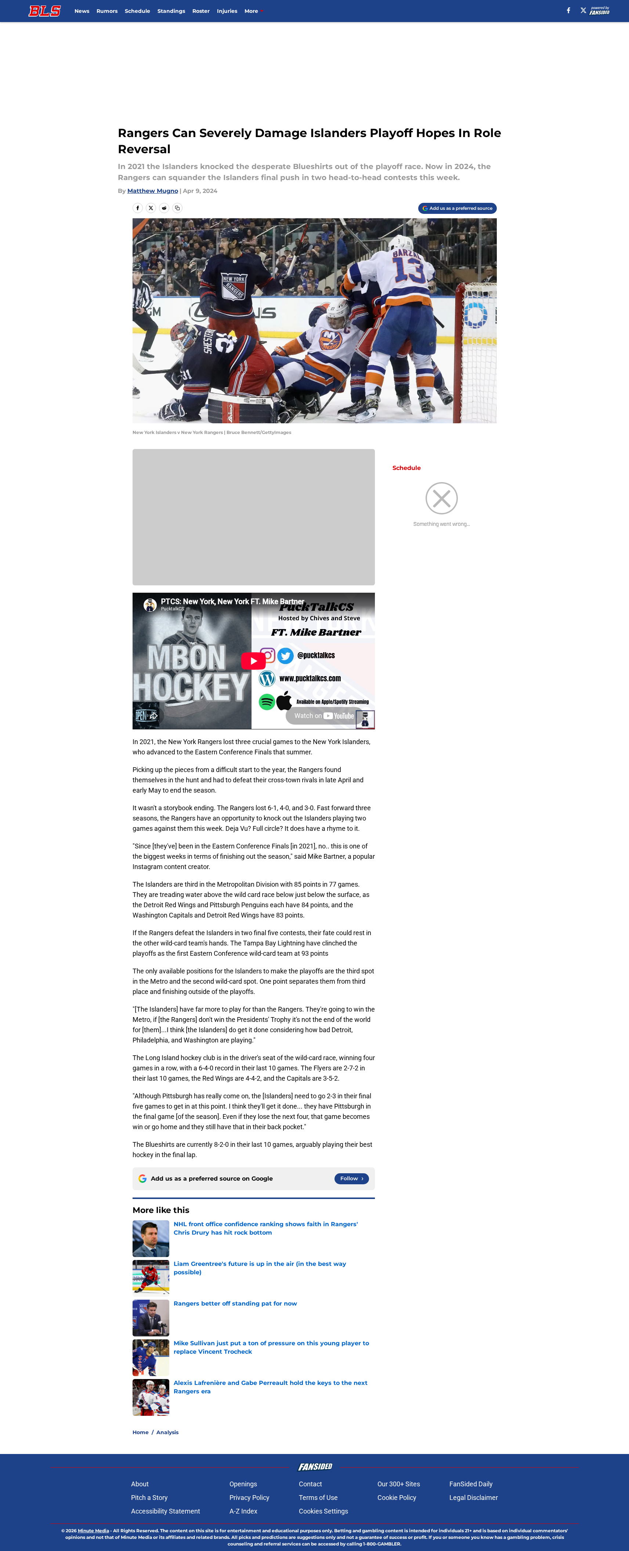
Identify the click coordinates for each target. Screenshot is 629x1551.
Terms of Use (318, 1497)
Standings (171, 11)
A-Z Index (243, 1511)
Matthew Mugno (152, 190)
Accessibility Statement (165, 1511)
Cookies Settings (323, 1511)
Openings (243, 1484)
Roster (201, 11)
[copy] (177, 208)
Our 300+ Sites (398, 1484)
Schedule (137, 11)
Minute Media (93, 1530)
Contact (310, 1484)
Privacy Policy (249, 1497)
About (140, 1484)
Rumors (107, 11)
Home (141, 1432)
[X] (583, 10)
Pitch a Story (149, 1497)
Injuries (227, 11)
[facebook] (568, 10)
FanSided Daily (471, 1484)
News (82, 11)
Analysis (167, 1432)
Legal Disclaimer (473, 1497)
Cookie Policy (396, 1497)
